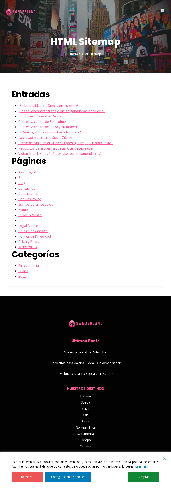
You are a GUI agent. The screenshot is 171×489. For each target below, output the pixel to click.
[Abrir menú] (162, 10)
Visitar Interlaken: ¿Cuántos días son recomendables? (60, 153)
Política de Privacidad (34, 236)
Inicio (22, 220)
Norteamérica (86, 427)
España (85, 396)
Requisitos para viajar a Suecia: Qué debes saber (56, 148)
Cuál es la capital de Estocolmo (42, 121)
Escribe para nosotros (35, 204)
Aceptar (143, 477)
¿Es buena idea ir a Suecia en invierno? (48, 105)
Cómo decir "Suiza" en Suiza (40, 116)
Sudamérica (85, 433)
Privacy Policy (28, 241)
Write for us (27, 247)
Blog (22, 177)
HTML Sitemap (30, 215)
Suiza (22, 276)
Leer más (141, 466)
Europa (85, 440)
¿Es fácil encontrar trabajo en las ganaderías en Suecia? (61, 111)
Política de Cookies (33, 231)
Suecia (23, 271)
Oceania (85, 446)
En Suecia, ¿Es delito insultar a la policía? (49, 132)
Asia (85, 415)
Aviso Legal (27, 172)
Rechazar (27, 477)
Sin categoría (28, 265)
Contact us (26, 188)
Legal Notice (28, 225)
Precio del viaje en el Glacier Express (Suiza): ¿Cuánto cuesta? (65, 143)
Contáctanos (28, 193)
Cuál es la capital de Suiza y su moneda (48, 126)
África (85, 421)
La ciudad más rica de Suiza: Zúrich (45, 137)
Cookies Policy (29, 199)
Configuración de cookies (68, 477)
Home (23, 209)
